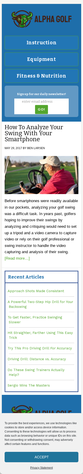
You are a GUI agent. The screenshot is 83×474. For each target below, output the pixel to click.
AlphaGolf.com (41, 19)
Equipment (41, 59)
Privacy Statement (41, 467)
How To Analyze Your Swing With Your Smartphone (34, 133)
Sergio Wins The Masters (29, 385)
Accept (42, 457)
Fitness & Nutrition (41, 76)
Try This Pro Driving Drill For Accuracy (40, 348)
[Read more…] (17, 258)
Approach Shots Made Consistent (36, 291)
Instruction (42, 43)
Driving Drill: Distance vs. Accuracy (37, 359)
